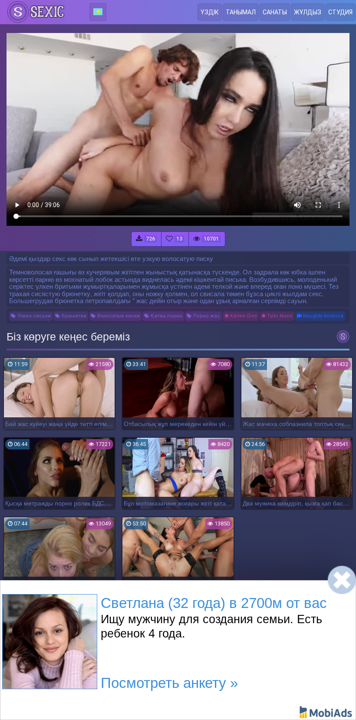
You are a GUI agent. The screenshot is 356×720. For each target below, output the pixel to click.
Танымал (241, 12)
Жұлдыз (307, 12)
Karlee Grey (243, 316)
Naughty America (322, 316)
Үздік (210, 12)
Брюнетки (73, 316)
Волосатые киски (118, 316)
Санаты (275, 12)
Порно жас (206, 316)
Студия (340, 12)
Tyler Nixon (279, 316)
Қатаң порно (165, 316)
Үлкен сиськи (33, 316)
